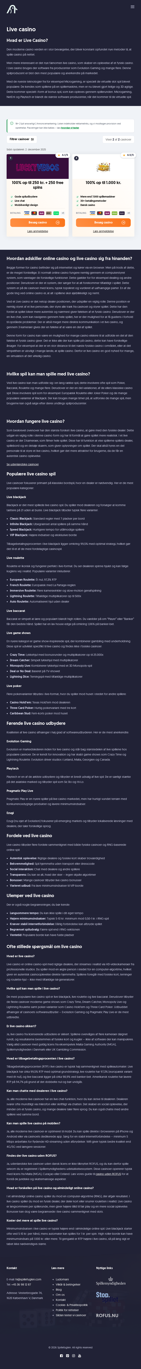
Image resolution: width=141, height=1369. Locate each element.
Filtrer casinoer (19, 139)
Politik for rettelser (67, 1310)
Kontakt (61, 1300)
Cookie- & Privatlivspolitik (72, 1305)
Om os (60, 1294)
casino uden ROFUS (108, 1174)
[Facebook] (61, 1356)
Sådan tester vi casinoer (71, 1315)
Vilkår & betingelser (68, 1284)
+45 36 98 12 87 (21, 1284)
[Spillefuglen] (12, 9)
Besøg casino (38, 222)
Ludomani (62, 1279)
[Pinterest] (67, 1356)
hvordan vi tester (70, 128)
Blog (59, 1289)
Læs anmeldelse (37, 231)
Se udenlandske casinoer (23, 464)
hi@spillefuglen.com (28, 1279)
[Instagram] (73, 1356)
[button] (132, 6)
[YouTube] (79, 1356)
